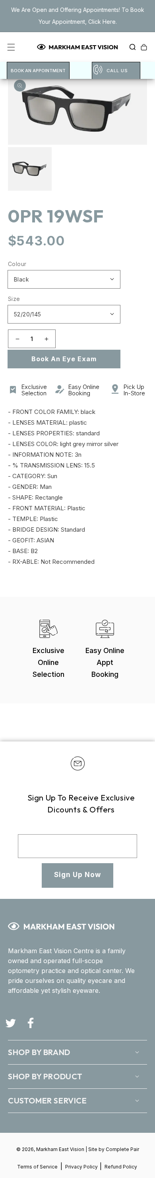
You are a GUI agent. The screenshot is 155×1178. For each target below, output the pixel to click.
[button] (130, 47)
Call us (117, 70)
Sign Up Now (77, 875)
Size (14, 298)
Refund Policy (121, 1167)
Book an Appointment (38, 70)
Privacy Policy (82, 1167)
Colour (17, 264)
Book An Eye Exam (64, 359)
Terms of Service (37, 1167)
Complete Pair (122, 1149)
